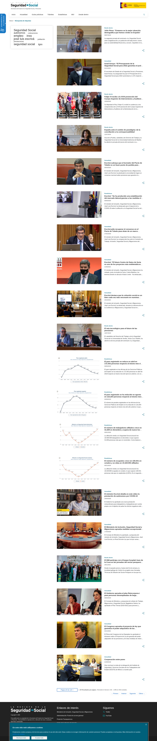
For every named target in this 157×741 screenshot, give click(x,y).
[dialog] (79, 732)
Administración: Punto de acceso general (70, 715)
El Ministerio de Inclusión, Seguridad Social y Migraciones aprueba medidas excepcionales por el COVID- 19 (123, 529)
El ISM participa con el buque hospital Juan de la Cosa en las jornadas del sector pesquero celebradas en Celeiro (123, 562)
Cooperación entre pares (114, 659)
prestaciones (19, 41)
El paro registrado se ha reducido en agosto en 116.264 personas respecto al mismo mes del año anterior (122, 397)
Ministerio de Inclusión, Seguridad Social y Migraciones (75, 712)
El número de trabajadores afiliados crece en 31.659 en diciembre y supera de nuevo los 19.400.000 (123, 430)
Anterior (123, 693)
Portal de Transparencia (64, 719)
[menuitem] (13, 14)
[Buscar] (144, 14)
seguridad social (24, 44)
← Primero (114, 693)
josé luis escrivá (24, 38)
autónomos (19, 33)
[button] (143, 50)
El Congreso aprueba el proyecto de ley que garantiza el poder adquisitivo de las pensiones (122, 628)
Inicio (11, 21)
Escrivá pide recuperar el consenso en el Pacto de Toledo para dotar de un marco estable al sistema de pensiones (121, 231)
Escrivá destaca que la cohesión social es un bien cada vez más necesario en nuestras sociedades (123, 297)
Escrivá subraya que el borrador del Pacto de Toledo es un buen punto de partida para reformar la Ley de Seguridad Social (123, 165)
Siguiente (133, 693)
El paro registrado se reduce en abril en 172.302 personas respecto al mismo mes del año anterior (123, 364)
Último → (142, 693)
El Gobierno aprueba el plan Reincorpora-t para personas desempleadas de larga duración (122, 595)
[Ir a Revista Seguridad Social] (28, 4)
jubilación (41, 39)
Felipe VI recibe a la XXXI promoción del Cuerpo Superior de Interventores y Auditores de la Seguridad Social (123, 99)
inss (29, 35)
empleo (18, 35)
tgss (40, 44)
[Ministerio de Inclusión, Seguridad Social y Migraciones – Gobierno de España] (133, 5)
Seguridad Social (25, 30)
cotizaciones (33, 33)
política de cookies (19, 734)
